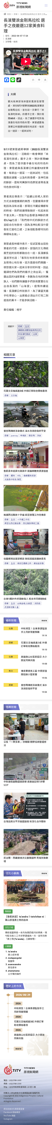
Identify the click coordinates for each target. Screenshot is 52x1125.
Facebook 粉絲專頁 (12, 1112)
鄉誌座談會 (39, 563)
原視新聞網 (23, 7)
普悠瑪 (32, 435)
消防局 (37, 603)
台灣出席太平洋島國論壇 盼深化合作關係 (25, 821)
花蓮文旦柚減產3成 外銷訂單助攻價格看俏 (25, 391)
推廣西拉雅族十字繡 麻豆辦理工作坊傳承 (25, 515)
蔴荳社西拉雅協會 (12, 523)
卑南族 (23, 435)
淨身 (39, 435)
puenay (14, 435)
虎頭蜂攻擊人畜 (11, 607)
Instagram (8, 1118)
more (18, 1048)
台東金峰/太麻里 (24, 603)
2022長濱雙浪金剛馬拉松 (29, 330)
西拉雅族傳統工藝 (31, 523)
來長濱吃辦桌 (24, 334)
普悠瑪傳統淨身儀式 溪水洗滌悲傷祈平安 (25, 431)
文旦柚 (14, 395)
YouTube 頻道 (9, 1115)
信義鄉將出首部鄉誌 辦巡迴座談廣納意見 (25, 558)
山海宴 (21, 338)
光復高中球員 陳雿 (12, 479)
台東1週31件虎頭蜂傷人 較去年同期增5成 (25, 598)
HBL (19, 475)
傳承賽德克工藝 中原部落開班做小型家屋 (34, 672)
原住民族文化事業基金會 (14, 1108)
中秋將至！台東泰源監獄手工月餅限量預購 (34, 630)
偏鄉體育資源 (30, 475)
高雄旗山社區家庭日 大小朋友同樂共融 (34, 658)
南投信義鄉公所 (24, 563)
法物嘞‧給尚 (11, 42)
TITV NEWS (21, 3)
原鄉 (20, 326)
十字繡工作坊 (23, 519)
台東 (35, 334)
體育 (13, 475)
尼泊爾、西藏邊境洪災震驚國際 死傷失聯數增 (26, 859)
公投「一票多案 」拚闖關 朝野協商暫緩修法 (25, 743)
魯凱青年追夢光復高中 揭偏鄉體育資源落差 (26, 471)
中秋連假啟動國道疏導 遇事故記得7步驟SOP (24, 783)
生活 (27, 326)
